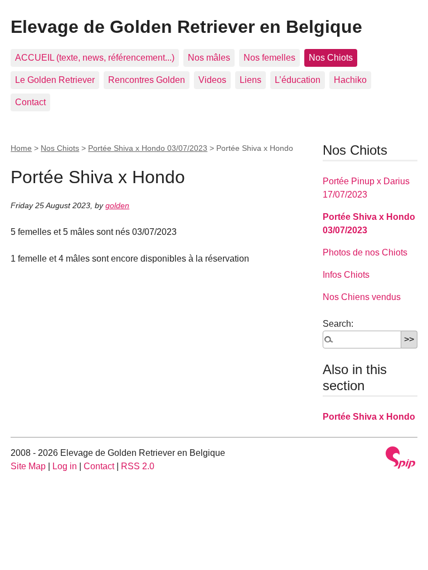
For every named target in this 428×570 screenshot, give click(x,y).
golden (117, 205)
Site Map (28, 466)
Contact (30, 102)
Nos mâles (209, 57)
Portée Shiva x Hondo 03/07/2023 (147, 148)
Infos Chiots (346, 274)
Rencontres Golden (146, 80)
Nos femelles (269, 57)
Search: (338, 323)
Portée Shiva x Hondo (369, 416)
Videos (212, 80)
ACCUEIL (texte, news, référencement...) (94, 57)
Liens (250, 80)
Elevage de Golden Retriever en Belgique (186, 27)
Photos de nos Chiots (365, 252)
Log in (64, 466)
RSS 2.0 (137, 466)
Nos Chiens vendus (362, 297)
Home (21, 148)
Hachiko (350, 80)
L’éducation (297, 80)
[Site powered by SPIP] (400, 457)
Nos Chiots (331, 57)
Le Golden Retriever (55, 80)
